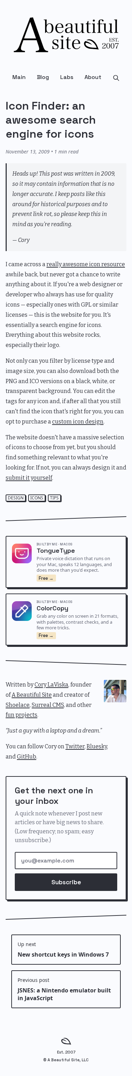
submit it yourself (29, 477)
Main (19, 77)
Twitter (74, 746)
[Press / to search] (116, 77)
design (16, 498)
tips (54, 498)
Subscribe (66, 882)
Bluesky (97, 746)
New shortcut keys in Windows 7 (63, 949)
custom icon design (77, 421)
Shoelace (18, 705)
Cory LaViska (51, 684)
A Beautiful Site (32, 694)
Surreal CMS (48, 705)
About (92, 77)
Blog (43, 77)
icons (36, 498)
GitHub (26, 756)
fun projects (21, 714)
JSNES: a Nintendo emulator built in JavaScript (64, 989)
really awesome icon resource (85, 264)
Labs (66, 77)
